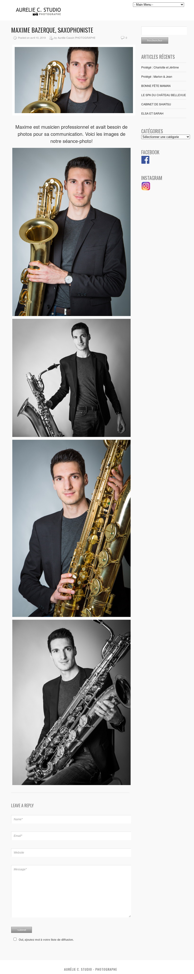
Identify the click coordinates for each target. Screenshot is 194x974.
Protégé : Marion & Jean (156, 76)
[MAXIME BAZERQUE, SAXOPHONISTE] (73, 114)
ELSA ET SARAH (152, 113)
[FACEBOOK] (145, 163)
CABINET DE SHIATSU (156, 104)
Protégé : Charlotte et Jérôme (160, 67)
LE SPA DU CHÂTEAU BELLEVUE (163, 95)
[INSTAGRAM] (146, 190)
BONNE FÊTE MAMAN (156, 86)
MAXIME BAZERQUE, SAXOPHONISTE (52, 29)
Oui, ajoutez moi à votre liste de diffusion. (46, 939)
